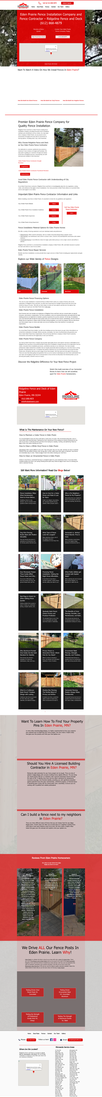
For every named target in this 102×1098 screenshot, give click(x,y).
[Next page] (59, 711)
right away (47, 307)
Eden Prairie (36, 775)
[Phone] (20, 399)
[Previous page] (42, 711)
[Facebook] (51, 1039)
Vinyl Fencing (23, 236)
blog (20, 443)
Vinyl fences (22, 449)
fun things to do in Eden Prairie (39, 961)
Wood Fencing (24, 234)
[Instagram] (54, 1039)
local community (70, 961)
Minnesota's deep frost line (32, 966)
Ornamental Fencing (25, 239)
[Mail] (20, 402)
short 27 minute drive (64, 959)
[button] (47, 7)
